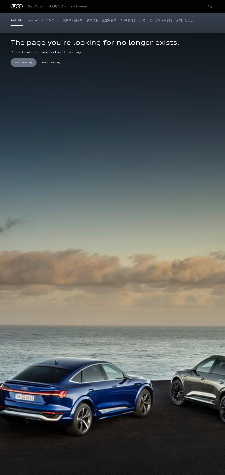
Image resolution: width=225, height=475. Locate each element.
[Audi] (17, 6)
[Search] (210, 6)
